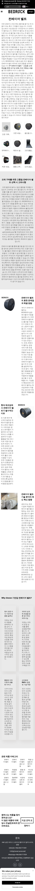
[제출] (19, 6)
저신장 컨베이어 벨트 (30, 772)
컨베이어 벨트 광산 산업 (22, 763)
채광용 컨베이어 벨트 (14, 772)
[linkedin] (15, 865)
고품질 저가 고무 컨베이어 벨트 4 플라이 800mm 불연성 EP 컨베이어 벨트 (17, 208)
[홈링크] (16, 11)
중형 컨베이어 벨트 (22, 772)
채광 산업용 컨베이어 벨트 (30, 763)
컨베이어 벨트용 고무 (6, 772)
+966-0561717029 (25, 1)
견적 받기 (30, 11)
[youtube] (20, 865)
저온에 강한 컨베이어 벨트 (22, 781)
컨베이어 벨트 (6, 761)
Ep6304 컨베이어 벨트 (14, 780)
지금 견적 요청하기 (27, 821)
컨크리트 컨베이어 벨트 (30, 781)
